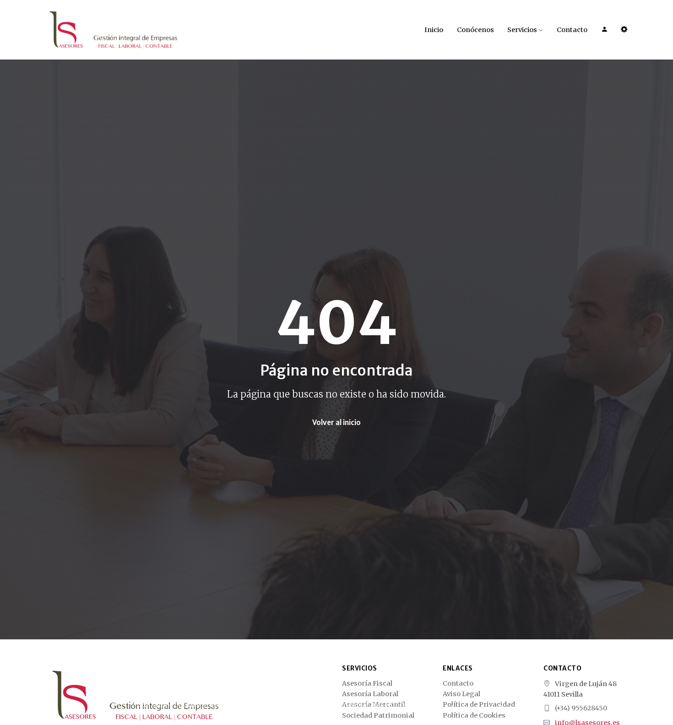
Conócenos (475, 30)
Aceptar (462, 708)
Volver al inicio (336, 422)
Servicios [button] (522, 30)
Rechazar (513, 708)
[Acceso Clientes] (604, 30)
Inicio (433, 30)
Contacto (572, 30)
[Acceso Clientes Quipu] (624, 30)
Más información (399, 705)
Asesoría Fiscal (367, 684)
